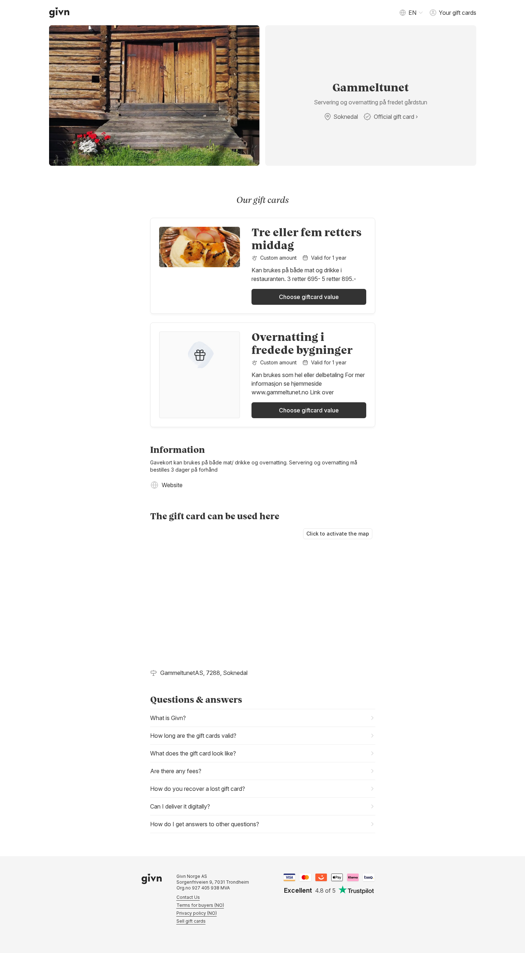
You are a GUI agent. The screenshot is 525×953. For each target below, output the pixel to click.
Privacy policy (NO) (196, 913)
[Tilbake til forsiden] (59, 12)
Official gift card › (396, 116)
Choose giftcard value (309, 296)
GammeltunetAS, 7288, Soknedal (204, 672)
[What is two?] (369, 877)
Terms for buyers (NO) (200, 905)
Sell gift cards (191, 921)
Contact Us (188, 897)
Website (172, 485)
